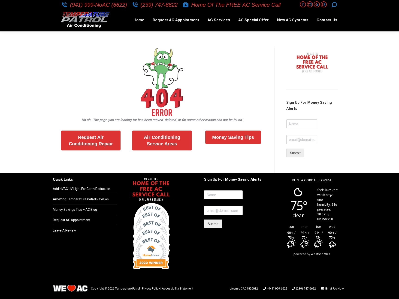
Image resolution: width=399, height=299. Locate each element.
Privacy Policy (151, 288)
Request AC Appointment (71, 220)
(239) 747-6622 (159, 5)
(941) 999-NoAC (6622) (98, 5)
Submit (295, 153)
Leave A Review (64, 230)
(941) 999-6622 (277, 288)
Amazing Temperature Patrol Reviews (81, 199)
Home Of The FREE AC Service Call (236, 5)
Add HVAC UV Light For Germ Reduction (81, 189)
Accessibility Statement (177, 288)
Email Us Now (334, 288)
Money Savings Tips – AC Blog (75, 209)
